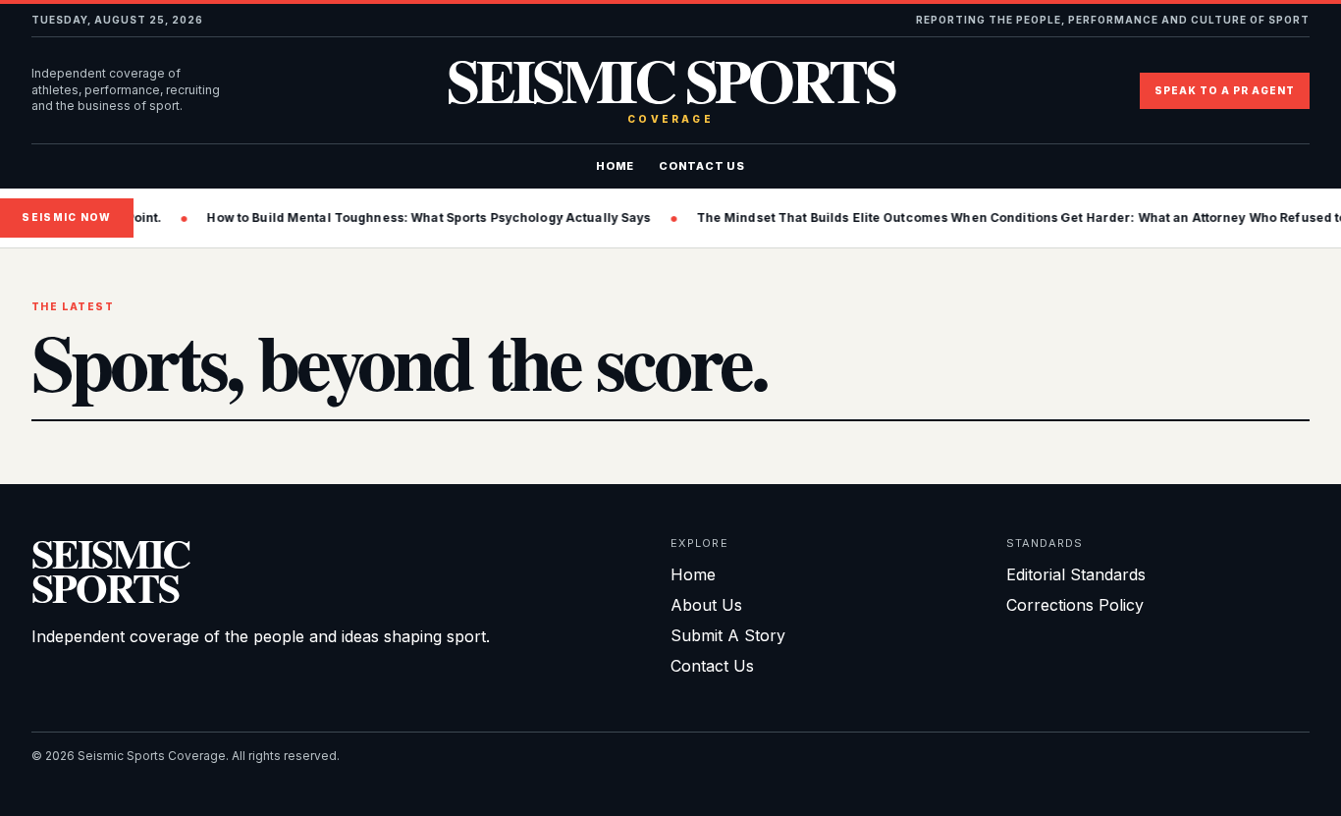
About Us (706, 605)
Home (615, 166)
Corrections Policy (1075, 605)
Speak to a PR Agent (1224, 90)
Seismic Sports (670, 91)
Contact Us (702, 166)
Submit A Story (727, 635)
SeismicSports (110, 570)
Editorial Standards (1076, 574)
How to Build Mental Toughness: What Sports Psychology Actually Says (418, 217)
